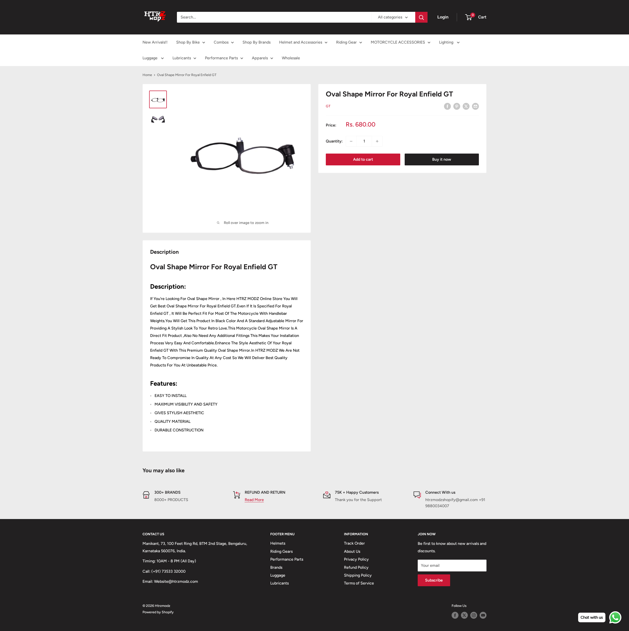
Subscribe (434, 580)
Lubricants (181, 58)
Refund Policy (356, 567)
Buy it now (441, 159)
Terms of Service (359, 583)
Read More (254, 499)
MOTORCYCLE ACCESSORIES (398, 42)
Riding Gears (281, 551)
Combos (221, 42)
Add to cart (363, 159)
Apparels (260, 58)
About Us (352, 551)
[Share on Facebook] (447, 106)
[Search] (421, 17)
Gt (328, 106)
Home (147, 75)
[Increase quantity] (377, 141)
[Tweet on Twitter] (466, 106)
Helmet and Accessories (300, 42)
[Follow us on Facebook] (455, 615)
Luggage (150, 58)
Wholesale (291, 58)
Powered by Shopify (158, 612)
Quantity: (334, 141)
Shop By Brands (257, 42)
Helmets (277, 543)
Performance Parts (221, 58)
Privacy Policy (356, 559)
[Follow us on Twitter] (464, 615)
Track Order (354, 543)
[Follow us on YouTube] (483, 615)
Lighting (446, 42)
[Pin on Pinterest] (456, 106)
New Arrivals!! (155, 42)
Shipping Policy (358, 575)
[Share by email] (475, 106)
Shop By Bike (188, 42)
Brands (276, 567)
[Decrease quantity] (351, 141)
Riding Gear (346, 42)
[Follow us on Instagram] (473, 615)
